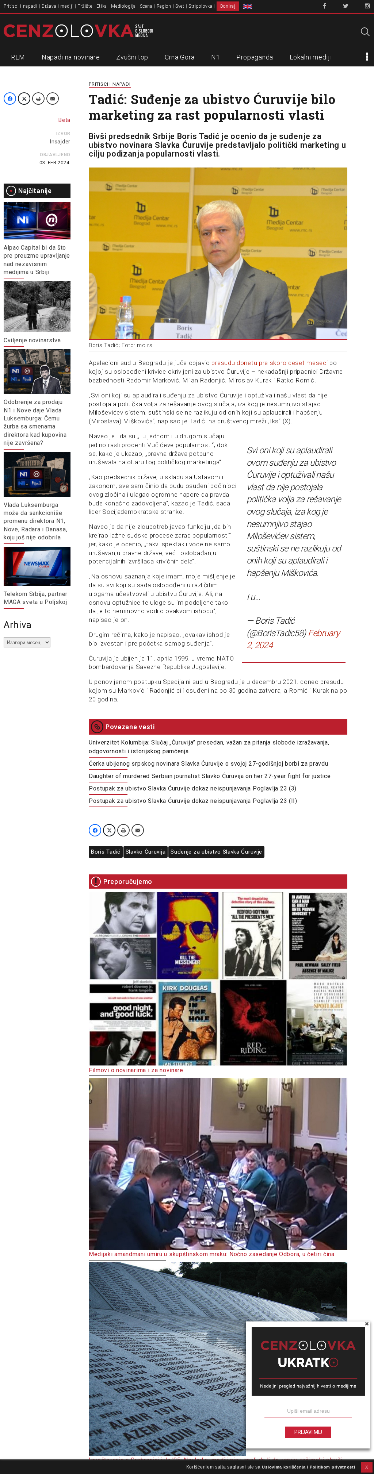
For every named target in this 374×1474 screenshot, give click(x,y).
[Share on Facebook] (10, 98)
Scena (146, 6)
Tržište (85, 6)
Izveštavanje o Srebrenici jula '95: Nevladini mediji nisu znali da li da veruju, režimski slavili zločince (216, 1463)
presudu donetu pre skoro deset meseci (270, 362)
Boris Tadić (106, 851)
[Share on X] (24, 98)
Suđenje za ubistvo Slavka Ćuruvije (216, 851)
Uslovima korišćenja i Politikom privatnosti (308, 1467)
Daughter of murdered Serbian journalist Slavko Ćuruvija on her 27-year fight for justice (210, 776)
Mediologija (123, 6)
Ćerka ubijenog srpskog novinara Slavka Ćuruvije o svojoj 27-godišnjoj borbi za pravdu (208, 763)
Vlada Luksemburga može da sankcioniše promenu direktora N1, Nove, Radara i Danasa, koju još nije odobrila (35, 521)
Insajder (60, 142)
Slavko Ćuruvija (146, 851)
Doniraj (228, 6)
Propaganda (254, 57)
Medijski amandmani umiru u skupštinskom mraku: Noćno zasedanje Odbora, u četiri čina (212, 1254)
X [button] (366, 1467)
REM (18, 57)
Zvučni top (132, 57)
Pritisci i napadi (21, 6)
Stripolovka (200, 6)
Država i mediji (58, 6)
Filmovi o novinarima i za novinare (136, 1070)
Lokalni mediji (311, 57)
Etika (101, 6)
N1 (215, 57)
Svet (179, 6)
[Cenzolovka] (78, 30)
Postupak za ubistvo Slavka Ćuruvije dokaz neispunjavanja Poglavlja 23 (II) (193, 800)
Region (164, 6)
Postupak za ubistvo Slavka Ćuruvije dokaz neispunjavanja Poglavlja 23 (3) (193, 788)
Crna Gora (180, 57)
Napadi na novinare (71, 57)
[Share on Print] (38, 98)
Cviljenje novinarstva (32, 340)
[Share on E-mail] (52, 98)
